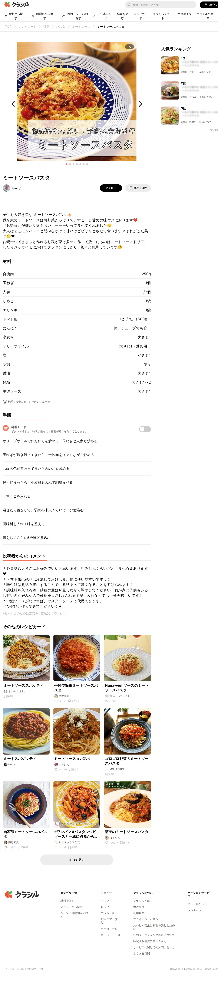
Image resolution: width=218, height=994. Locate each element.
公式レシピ (105, 16)
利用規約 (138, 913)
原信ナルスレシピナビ (123, 696)
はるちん (115, 837)
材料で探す (67, 900)
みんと (16, 188)
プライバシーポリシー (147, 919)
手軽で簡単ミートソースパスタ (76, 687)
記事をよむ (122, 16)
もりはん (64, 764)
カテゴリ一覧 (109, 928)
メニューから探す (71, 907)
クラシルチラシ (197, 904)
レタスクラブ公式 (69, 842)
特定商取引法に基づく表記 (149, 941)
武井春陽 (64, 696)
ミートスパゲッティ (20, 758)
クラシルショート (162, 16)
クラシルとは (141, 900)
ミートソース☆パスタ (72, 758)
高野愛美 (13, 842)
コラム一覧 (108, 913)
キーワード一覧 (110, 935)
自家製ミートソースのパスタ (25, 834)
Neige (12, 764)
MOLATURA (117, 769)
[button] (66, 164)
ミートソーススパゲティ (24, 685)
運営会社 (138, 907)
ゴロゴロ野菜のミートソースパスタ (127, 760)
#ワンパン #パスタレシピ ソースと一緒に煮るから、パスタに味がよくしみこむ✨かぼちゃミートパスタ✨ (76, 834)
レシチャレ (194, 910)
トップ (105, 900)
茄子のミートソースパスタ (127, 832)
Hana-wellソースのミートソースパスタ (127, 687)
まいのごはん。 (17, 691)
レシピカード (141, 16)
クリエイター (185, 16)
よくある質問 (141, 953)
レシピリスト (109, 907)
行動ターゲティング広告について (154, 935)
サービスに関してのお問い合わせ (154, 947)
